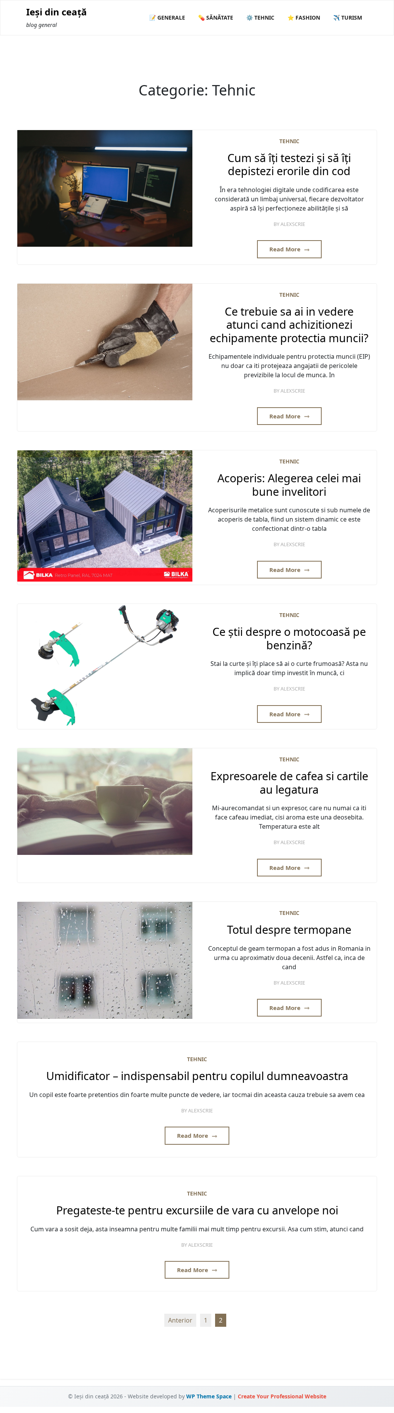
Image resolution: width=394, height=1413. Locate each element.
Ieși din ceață (56, 12)
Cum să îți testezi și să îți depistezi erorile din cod (289, 164)
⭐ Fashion (303, 17)
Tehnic (289, 141)
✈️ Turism (347, 17)
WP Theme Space (209, 1396)
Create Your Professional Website (282, 1396)
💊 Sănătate (215, 17)
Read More (285, 249)
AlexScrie (292, 224)
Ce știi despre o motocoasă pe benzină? (289, 638)
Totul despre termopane (289, 929)
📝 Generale (167, 17)
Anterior (180, 1320)
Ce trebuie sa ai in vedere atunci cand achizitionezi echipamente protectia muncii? (289, 325)
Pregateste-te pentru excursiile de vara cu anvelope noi (197, 1210)
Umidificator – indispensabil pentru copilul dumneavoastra (197, 1076)
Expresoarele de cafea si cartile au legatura (289, 782)
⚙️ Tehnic (260, 17)
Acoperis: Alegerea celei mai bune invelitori (289, 485)
